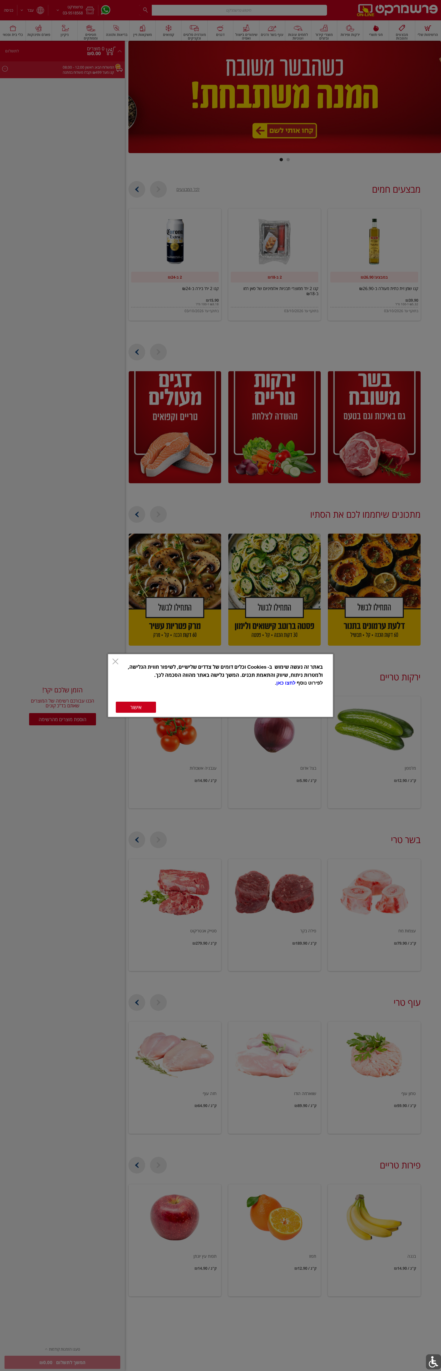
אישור (136, 707)
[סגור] (115, 662)
